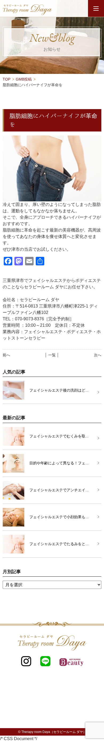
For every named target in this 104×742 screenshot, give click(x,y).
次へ (97, 355)
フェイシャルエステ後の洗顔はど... (59, 390)
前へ (6, 355)
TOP (6, 79)
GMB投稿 (24, 79)
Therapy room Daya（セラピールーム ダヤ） (53, 732)
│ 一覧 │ (52, 355)
